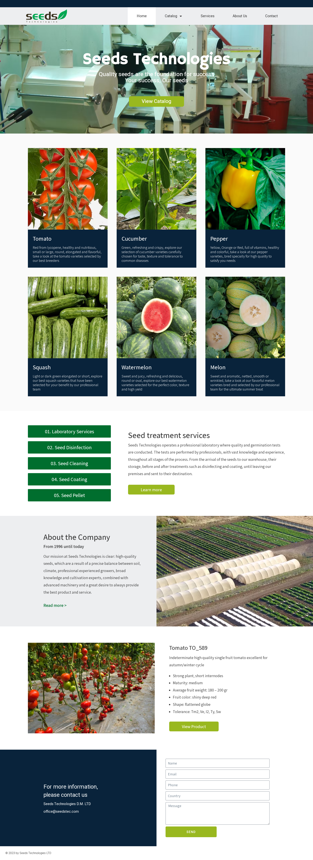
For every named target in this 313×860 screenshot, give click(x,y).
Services (207, 16)
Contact (271, 16)
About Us (240, 16)
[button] (32, 688)
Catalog (171, 16)
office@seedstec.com (61, 811)
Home (142, 16)
